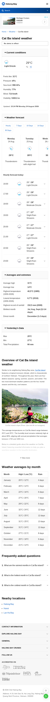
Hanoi (6, 608)
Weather (12, 32)
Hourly (8, 126)
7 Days (19, 126)
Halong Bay (9, 604)
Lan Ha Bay (9, 613)
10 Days (30, 126)
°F (31, 67)
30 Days (8, 130)
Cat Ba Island (40, 370)
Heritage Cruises (22, 18)
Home (4, 32)
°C (27, 67)
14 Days (40, 126)
